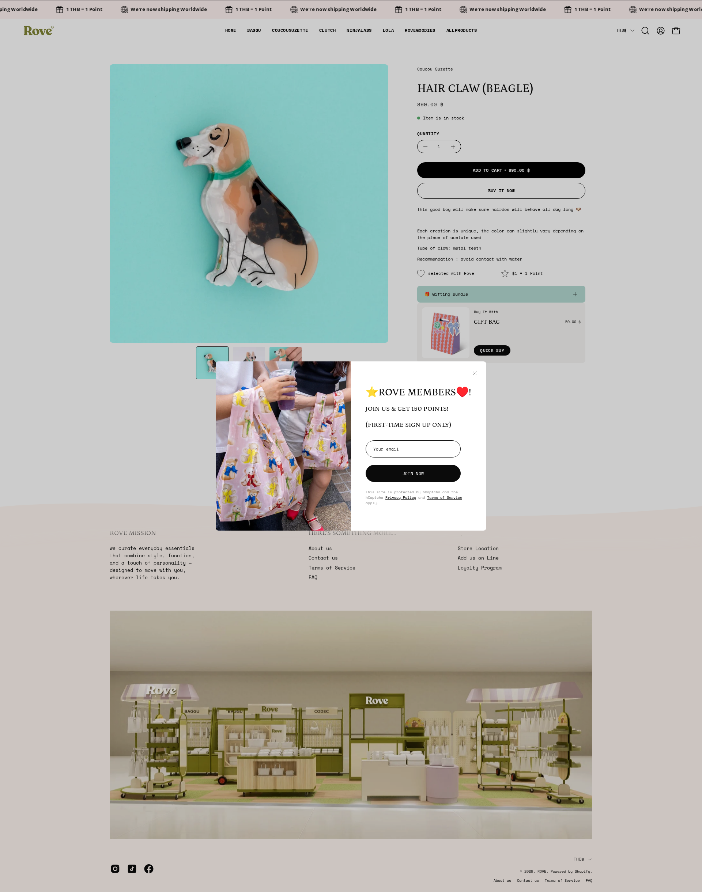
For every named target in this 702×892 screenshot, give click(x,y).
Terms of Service (444, 497)
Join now (413, 473)
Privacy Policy (400, 497)
